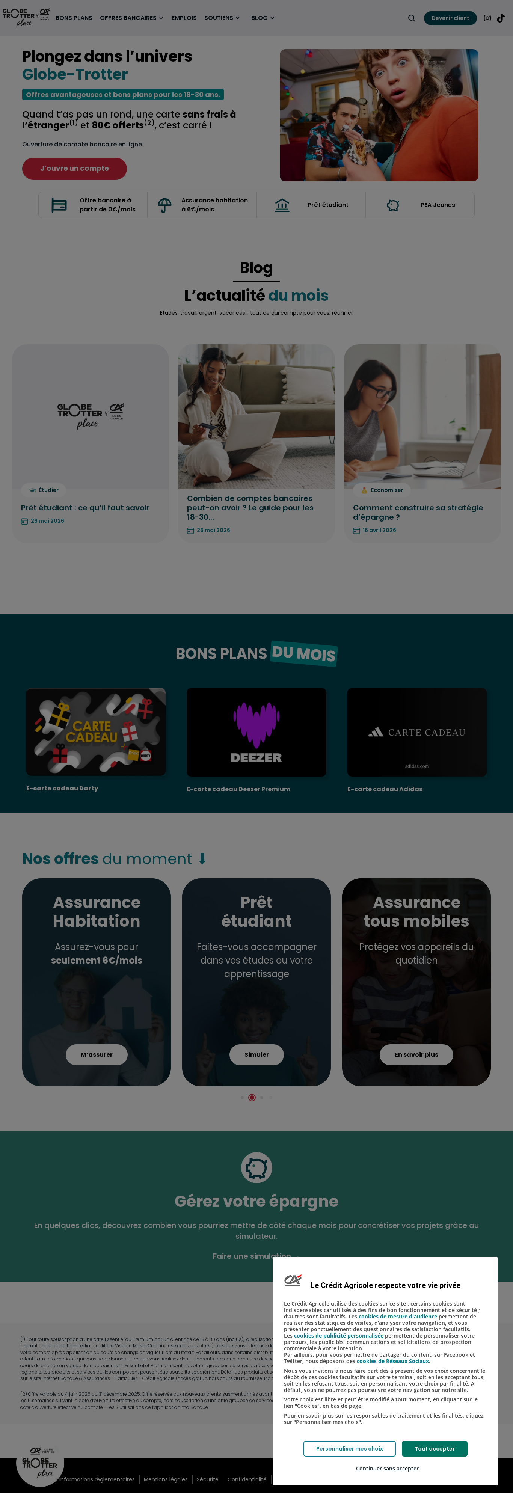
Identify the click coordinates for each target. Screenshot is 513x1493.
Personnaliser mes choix (349, 1448)
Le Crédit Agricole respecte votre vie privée (385, 1285)
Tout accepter (435, 1448)
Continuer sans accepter (387, 1468)
